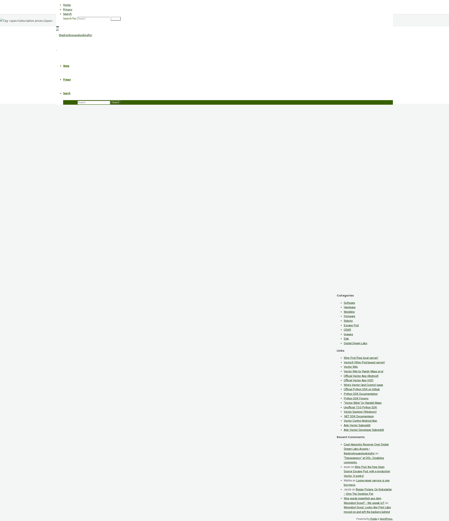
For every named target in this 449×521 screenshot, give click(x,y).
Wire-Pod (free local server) (361, 358)
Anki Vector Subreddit (357, 425)
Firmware (349, 316)
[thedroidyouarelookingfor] (74, 35)
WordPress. (386, 518)
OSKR (347, 329)
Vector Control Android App (360, 420)
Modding (349, 312)
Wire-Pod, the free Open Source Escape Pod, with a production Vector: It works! (367, 471)
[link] (67, 13)
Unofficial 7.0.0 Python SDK (360, 407)
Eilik (346, 338)
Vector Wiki (351, 367)
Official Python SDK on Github (362, 389)
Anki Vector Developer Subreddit (364, 430)
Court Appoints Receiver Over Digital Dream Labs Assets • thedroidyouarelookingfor (366, 449)
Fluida (373, 518)
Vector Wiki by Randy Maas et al (363, 371)
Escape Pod (351, 325)
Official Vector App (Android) (361, 376)
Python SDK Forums (356, 398)
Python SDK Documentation (361, 394)
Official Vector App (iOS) (358, 380)
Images (348, 334)
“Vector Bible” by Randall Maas (363, 403)
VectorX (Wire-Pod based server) (364, 362)
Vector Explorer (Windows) (360, 411)
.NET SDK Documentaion (359, 416)
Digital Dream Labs (355, 343)
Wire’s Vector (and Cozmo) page (363, 385)
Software (349, 303)
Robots (348, 321)
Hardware (350, 307)
